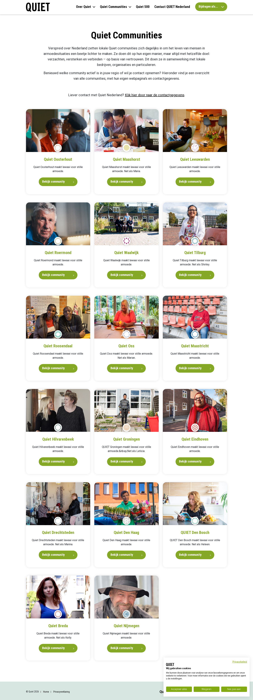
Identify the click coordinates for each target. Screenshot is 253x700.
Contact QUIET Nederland (172, 7)
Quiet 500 (143, 7)
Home (46, 691)
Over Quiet (83, 7)
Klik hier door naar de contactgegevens (154, 95)
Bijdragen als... (209, 6)
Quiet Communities (113, 7)
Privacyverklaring (61, 691)
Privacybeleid (240, 661)
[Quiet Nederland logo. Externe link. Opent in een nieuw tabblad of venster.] (170, 664)
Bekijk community (53, 181)
